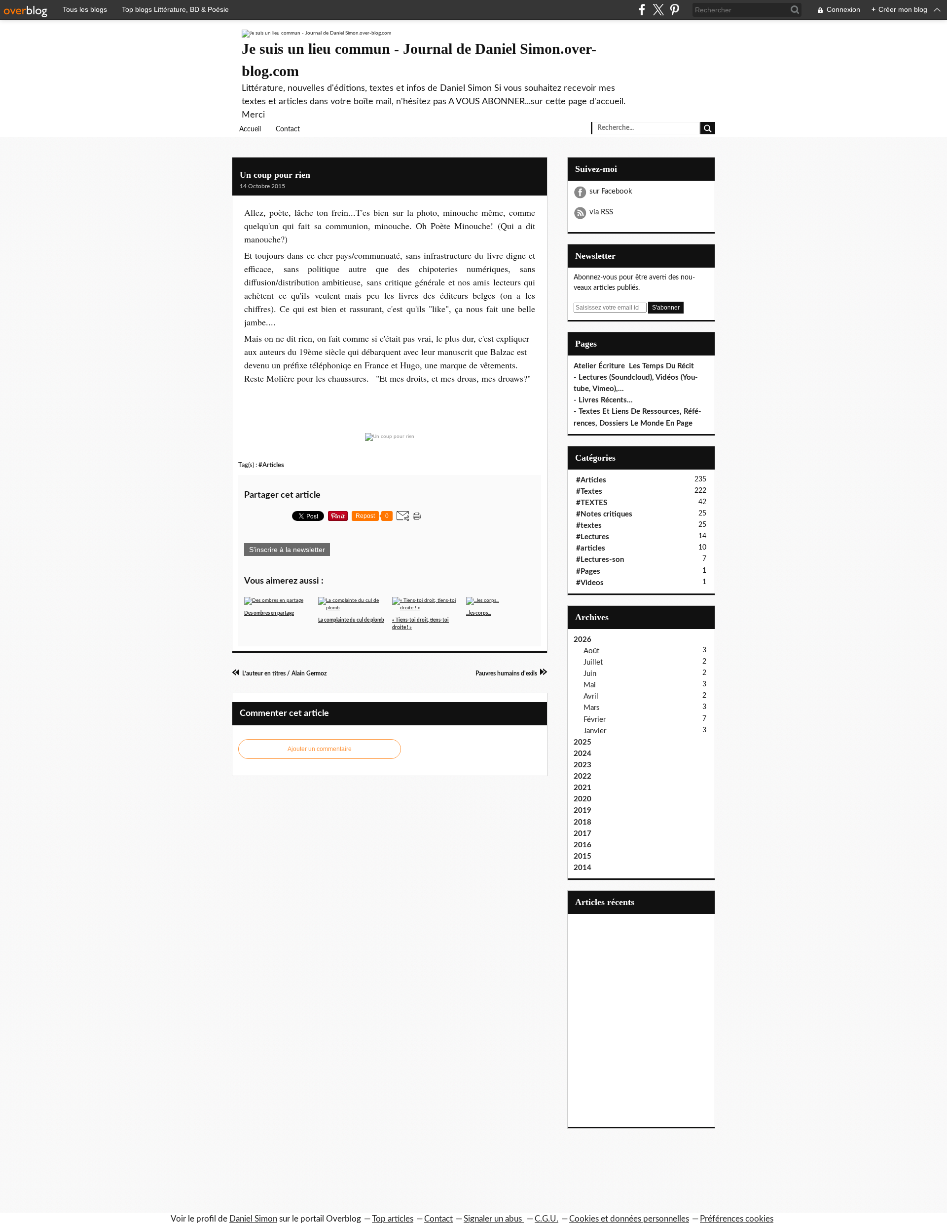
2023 (582, 765)
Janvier (594, 731)
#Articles (271, 465)
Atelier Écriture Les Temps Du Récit (634, 366)
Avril (590, 696)
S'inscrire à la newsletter (287, 549)
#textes (589, 525)
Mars (591, 707)
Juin (589, 673)
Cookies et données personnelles (629, 1219)
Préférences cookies (736, 1219)
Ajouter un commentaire (320, 749)
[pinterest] (674, 9)
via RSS (601, 212)
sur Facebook (610, 191)
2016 (582, 845)
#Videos (590, 583)
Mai (589, 685)
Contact (288, 129)
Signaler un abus (494, 1219)
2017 (582, 833)
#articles (590, 548)
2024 (582, 753)
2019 (582, 810)
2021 (582, 787)
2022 (582, 776)
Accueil (250, 129)
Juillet (593, 662)
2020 (582, 799)
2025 (582, 742)
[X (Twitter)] (658, 9)
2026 (582, 639)
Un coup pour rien (275, 175)
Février (594, 719)
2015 (582, 856)
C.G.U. (546, 1219)
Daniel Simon (253, 1219)
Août (591, 651)
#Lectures (592, 537)
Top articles (392, 1219)
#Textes (589, 491)
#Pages (588, 571)
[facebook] (642, 9)
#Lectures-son (600, 559)
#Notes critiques (604, 514)
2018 (582, 822)
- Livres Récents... (603, 400)
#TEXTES (591, 503)
